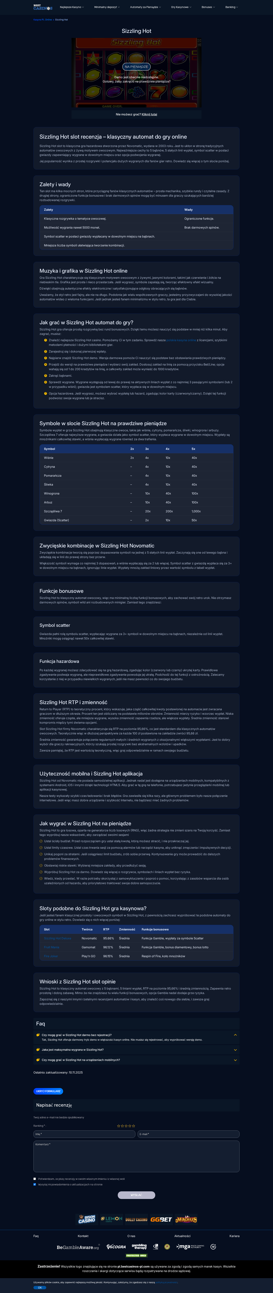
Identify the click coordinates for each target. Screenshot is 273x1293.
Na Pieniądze (136, 67)
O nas (131, 1236)
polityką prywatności (166, 1282)
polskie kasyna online (181, 340)
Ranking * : (39, 1125)
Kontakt (83, 1236)
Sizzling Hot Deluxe (57, 938)
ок (40, 1287)
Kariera (235, 1236)
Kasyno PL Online (42, 19)
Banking (230, 7)
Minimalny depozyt (105, 7)
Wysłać (136, 1195)
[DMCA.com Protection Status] (136, 1256)
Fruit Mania (51, 947)
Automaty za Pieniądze (144, 7)
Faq (36, 1236)
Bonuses (207, 7)
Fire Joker (51, 956)
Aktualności (182, 1236)
